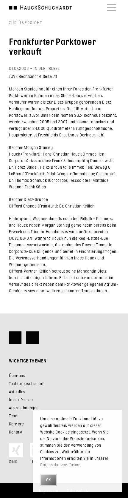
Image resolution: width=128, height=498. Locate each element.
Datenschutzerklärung (60, 464)
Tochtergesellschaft (27, 383)
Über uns (17, 375)
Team (13, 415)
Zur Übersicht (25, 22)
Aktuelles (17, 391)
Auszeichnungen (24, 407)
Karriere (16, 423)
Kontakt (16, 431)
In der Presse (21, 399)
